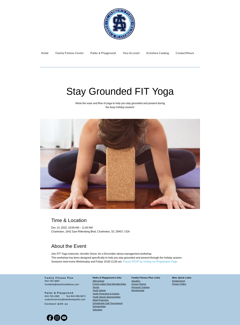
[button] (72, 53)
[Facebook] (50, 318)
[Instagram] (57, 318)
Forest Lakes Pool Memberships (109, 284)
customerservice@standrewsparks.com (65, 299)
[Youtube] (64, 318)
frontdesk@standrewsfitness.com (62, 284)
